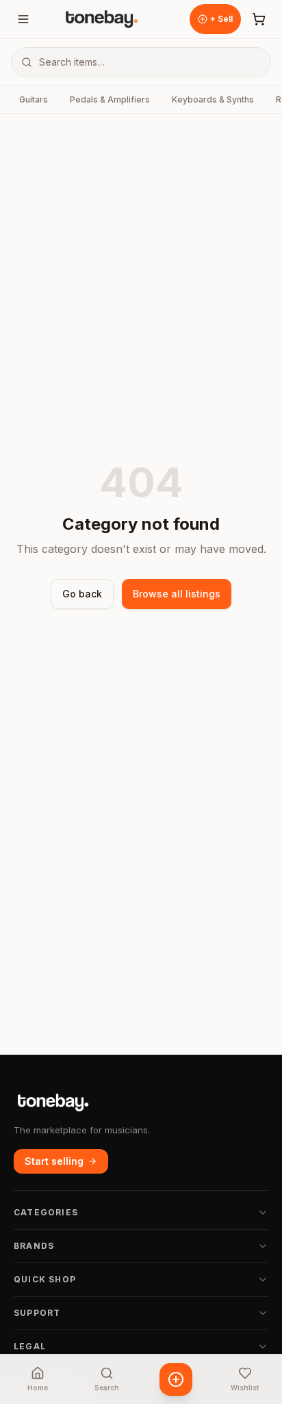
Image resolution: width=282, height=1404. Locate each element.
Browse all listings (176, 593)
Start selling (54, 1161)
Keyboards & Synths (213, 99)
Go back (82, 593)
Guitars (33, 99)
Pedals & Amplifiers (110, 99)
